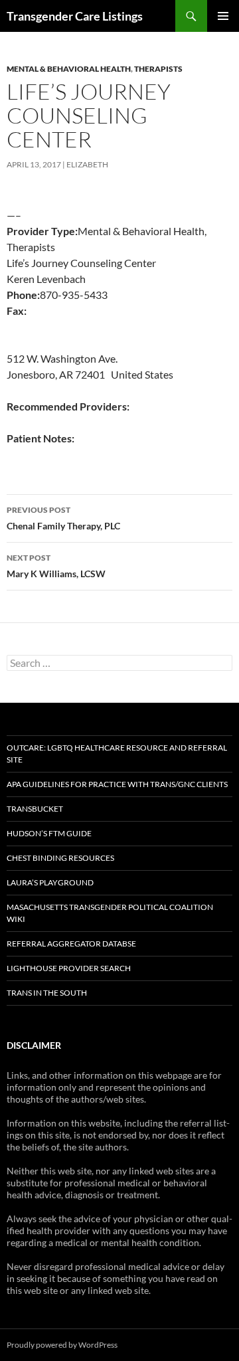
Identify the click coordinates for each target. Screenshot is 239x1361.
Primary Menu (223, 16)
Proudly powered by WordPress (62, 1345)
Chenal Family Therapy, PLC (63, 518)
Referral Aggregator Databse (71, 944)
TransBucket (35, 809)
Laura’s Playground (50, 882)
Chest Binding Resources (60, 858)
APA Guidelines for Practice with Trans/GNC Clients (117, 784)
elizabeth (87, 164)
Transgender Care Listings (75, 16)
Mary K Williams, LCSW (56, 566)
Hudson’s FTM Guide (49, 833)
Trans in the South (47, 993)
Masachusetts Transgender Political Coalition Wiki (110, 913)
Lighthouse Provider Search (69, 968)
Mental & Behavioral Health (69, 69)
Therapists (158, 69)
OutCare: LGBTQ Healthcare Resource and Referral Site (117, 754)
